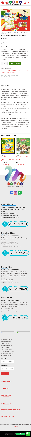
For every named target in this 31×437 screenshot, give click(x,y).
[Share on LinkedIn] (17, 76)
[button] (2, 2)
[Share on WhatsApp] (2, 76)
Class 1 (20, 70)
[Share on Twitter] (8, 76)
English (3, 33)
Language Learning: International (17, 32)
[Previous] (1, 153)
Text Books (12, 72)
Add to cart (15, 64)
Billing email (4, 365)
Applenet (16, 426)
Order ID (3, 358)
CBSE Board (15, 70)
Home (3, 32)
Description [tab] (5, 85)
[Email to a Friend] (11, 76)
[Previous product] (6, 43)
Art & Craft (9, 70)
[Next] (30, 153)
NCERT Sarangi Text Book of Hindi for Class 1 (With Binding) (23, 158)
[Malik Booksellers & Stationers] (13, 2)
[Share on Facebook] (5, 76)
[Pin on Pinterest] (14, 76)
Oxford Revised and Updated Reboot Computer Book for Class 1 (7, 159)
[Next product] (2, 43)
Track (5, 373)
